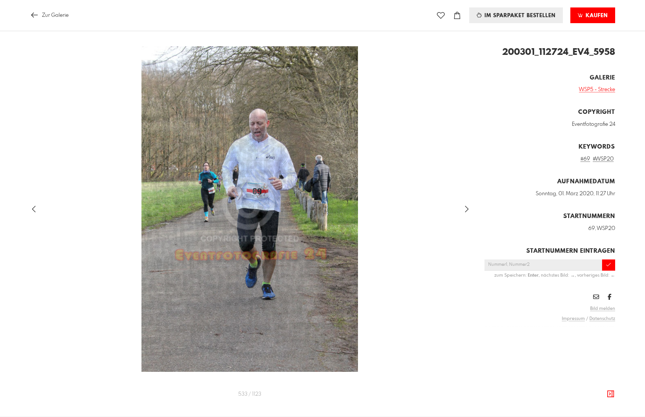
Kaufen (596, 15)
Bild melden (602, 308)
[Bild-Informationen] (610, 394)
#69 (585, 159)
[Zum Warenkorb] (457, 15)
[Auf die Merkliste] (440, 15)
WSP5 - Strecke (597, 89)
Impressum (573, 319)
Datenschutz (602, 319)
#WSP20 (603, 159)
